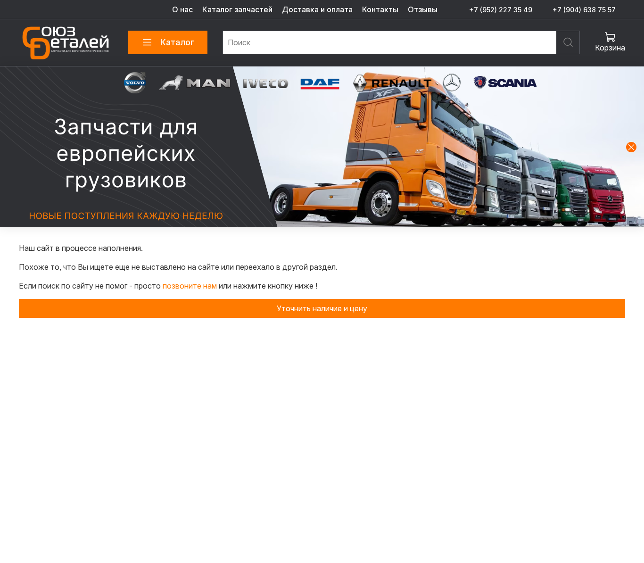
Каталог (177, 42)
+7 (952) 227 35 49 (500, 10)
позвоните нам (191, 285)
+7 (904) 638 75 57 (584, 10)
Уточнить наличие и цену (322, 308)
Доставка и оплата (317, 9)
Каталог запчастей (237, 9)
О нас (182, 9)
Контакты (380, 9)
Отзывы (423, 9)
